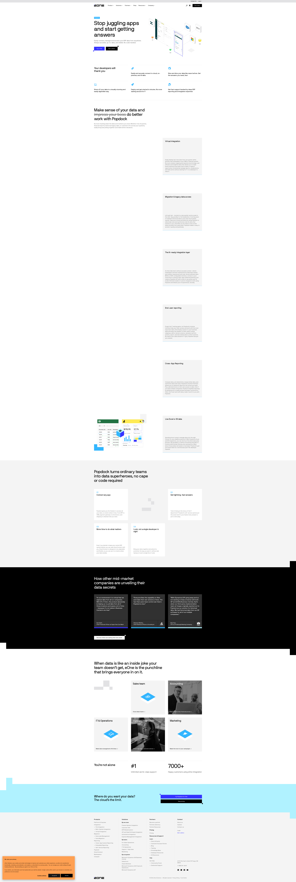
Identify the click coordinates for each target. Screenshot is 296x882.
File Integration (100, 827)
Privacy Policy (176, 877)
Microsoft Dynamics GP (129, 870)
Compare (96, 856)
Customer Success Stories (159, 843)
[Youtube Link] (187, 870)
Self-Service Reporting (102, 847)
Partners (127, 5)
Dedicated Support (156, 865)
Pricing (152, 833)
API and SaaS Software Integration (132, 832)
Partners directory (155, 824)
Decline (67, 875)
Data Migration (100, 838)
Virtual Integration (101, 831)
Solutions (118, 5)
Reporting (97, 840)
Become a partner (155, 822)
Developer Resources (157, 852)
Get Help (152, 860)
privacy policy (44, 865)
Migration (97, 833)
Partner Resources (155, 827)
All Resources (155, 855)
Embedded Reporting (102, 845)
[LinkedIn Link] (178, 870)
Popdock (96, 850)
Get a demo (180, 832)
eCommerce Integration (129, 834)
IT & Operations (126, 847)
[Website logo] (99, 5)
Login (199, 1)
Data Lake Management (103, 836)
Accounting (125, 845)
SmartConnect (98, 852)
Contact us (180, 827)
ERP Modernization (127, 830)
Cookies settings (41, 875)
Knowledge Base (156, 850)
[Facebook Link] (184, 870)
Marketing (125, 851)
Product (110, 5)
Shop (134, 5)
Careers (179, 824)
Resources (142, 5)
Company (151, 5)
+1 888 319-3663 (182, 865)
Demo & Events (155, 841)
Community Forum (156, 863)
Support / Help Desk (128, 849)
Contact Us (193, 1)
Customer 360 (126, 827)
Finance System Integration (130, 825)
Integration (97, 824)
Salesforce (125, 861)
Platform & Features (100, 822)
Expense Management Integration (132, 836)
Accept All (54, 875)
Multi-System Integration (103, 829)
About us (180, 822)
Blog (152, 846)
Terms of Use (34, 866)
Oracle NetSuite (126, 863)
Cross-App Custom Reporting (104, 843)
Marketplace (97, 854)
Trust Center (183, 877)
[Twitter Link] (181, 870)
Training (153, 848)
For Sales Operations (128, 842)
